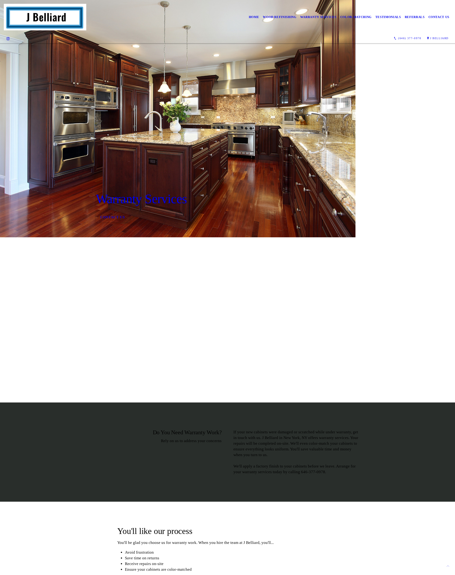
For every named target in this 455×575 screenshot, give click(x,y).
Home (254, 17)
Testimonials (388, 17)
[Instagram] (8, 38)
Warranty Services (318, 17)
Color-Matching (356, 17)
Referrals (415, 17)
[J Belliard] (45, 17)
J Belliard (439, 38)
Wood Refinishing (279, 17)
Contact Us (439, 17)
